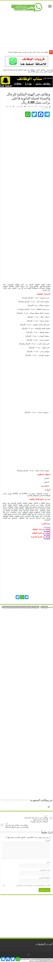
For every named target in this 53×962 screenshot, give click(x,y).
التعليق (47, 840)
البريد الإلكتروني (44, 870)
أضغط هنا (47, 531)
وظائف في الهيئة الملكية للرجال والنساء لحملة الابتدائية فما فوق (20, 607)
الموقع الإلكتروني (44, 878)
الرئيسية (50, 70)
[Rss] (28, 954)
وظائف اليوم (40, 70)
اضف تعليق (9, 106)
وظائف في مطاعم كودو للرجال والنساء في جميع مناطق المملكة (16, 825)
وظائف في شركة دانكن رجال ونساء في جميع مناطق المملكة (28, 52)
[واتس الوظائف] (26, 7)
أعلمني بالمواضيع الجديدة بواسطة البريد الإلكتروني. (32, 885)
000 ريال (44, 607)
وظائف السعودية (43, 106)
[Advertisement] (26, 29)
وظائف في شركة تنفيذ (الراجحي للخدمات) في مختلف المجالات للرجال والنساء (36, 819)
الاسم (48, 862)
